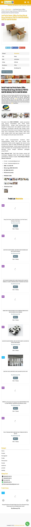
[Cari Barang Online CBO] (9, 3)
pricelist (3, 468)
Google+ (23, 47)
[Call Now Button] (27, 524)
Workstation (9, 9)
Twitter (8, 47)
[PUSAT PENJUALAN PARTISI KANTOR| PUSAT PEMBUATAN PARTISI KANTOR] (15, 426)
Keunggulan (4, 455)
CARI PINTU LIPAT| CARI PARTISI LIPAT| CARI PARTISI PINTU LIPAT (15, 371)
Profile (3, 458)
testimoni (4, 465)
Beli (16, 226)
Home (3, 9)
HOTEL (16, 98)
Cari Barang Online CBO (19, 525)
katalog (3, 470)
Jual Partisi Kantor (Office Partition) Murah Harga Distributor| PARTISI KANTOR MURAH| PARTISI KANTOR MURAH (15, 17)
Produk (3, 453)
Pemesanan (4, 460)
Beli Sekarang (7, 72)
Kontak (3, 463)
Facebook (15, 47)
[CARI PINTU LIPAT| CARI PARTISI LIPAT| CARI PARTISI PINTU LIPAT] (15, 365)
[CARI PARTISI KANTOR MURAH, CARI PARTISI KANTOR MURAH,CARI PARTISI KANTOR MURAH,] (15, 244)
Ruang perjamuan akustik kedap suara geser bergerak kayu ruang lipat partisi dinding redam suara (15, 505)
